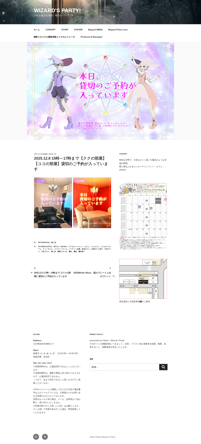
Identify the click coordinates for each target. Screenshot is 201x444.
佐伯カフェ (86, 249)
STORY (64, 29)
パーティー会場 (74, 249)
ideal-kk (52, 154)
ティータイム (48, 249)
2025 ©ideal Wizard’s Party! (103, 437)
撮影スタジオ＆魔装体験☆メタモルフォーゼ (54, 37)
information (44, 242)
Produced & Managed (91, 37)
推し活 (53, 242)
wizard (63, 246)
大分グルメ (45, 251)
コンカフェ (95, 246)
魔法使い (82, 251)
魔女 (70, 251)
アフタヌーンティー (75, 246)
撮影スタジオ (62, 251)
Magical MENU (95, 29)
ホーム (37, 29)
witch (56, 246)
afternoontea (45, 246)
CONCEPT (51, 29)
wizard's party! (57, 10)
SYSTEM (78, 29)
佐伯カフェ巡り (97, 249)
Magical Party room (118, 29)
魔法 (75, 251)
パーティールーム (60, 249)
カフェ (87, 246)
